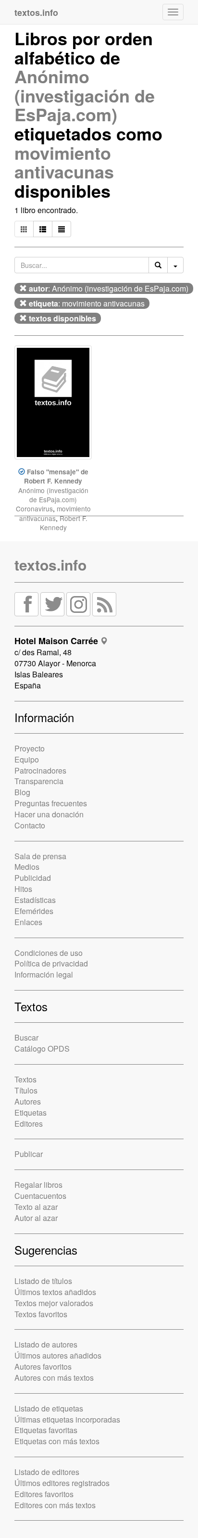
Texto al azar (36, 1206)
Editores (28, 1123)
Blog (22, 792)
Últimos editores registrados (62, 1482)
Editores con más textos (55, 1505)
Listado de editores (46, 1471)
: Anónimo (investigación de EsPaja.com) (108, 288)
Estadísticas (35, 899)
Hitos (23, 888)
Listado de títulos (43, 1280)
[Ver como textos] (61, 229)
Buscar (26, 1037)
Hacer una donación (49, 814)
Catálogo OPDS (42, 1048)
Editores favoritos (44, 1494)
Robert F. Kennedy (63, 522)
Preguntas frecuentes (50, 803)
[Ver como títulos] (42, 229)
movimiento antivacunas (64, 162)
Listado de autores (45, 1344)
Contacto (29, 825)
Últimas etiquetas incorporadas (67, 1419)
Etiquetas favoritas (45, 1430)
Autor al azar (36, 1217)
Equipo (26, 759)
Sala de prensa (40, 856)
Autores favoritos (43, 1366)
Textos (25, 1079)
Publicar (28, 1153)
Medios (26, 866)
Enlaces (28, 922)
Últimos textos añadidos (55, 1291)
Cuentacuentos (40, 1195)
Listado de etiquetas (48, 1408)
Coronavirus (34, 508)
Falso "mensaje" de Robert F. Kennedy (56, 476)
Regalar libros (38, 1184)
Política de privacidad (51, 963)
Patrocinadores (40, 770)
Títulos (25, 1090)
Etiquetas (30, 1112)
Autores (27, 1101)
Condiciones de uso (48, 952)
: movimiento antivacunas (87, 303)
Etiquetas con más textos (56, 1441)
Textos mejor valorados (53, 1303)
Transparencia (38, 781)
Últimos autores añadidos (57, 1355)
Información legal (43, 974)
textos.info (50, 564)
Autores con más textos (54, 1377)
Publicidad (32, 877)
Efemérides (33, 910)
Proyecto (29, 748)
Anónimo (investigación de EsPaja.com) (84, 95)
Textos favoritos (40, 1314)
